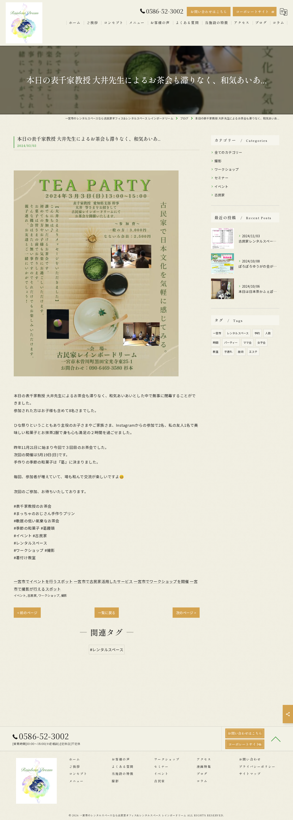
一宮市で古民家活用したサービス (103, 581)
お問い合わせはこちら (208, 11)
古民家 (32, 595)
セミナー (221, 177)
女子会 (261, 342)
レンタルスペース (238, 333)
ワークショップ (48, 595)
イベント (20, 595)
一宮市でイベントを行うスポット (43, 581)
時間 (215, 342)
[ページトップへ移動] (275, 738)
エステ (253, 351)
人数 (268, 333)
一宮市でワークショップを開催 (161, 581)
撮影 (64, 595)
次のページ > (186, 612)
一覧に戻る (106, 612)
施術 (240, 351)
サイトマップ (250, 773)
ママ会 (247, 342)
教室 (215, 351)
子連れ (228, 351)
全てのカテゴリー (228, 152)
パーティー (231, 342)
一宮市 (217, 333)
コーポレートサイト (252, 11)
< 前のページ (27, 612)
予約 (257, 333)
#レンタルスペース (106, 649)
